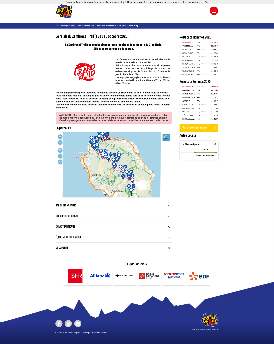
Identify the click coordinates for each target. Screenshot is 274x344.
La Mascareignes (190, 144)
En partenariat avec (137, 264)
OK (206, 2)
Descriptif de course (67, 216)
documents (62, 248)
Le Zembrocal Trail (86, 26)
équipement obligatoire (68, 237)
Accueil (63, 26)
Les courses (72, 26)
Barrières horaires (66, 205)
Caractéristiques (65, 227)
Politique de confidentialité (95, 332)
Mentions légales (72, 332)
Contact (58, 332)
